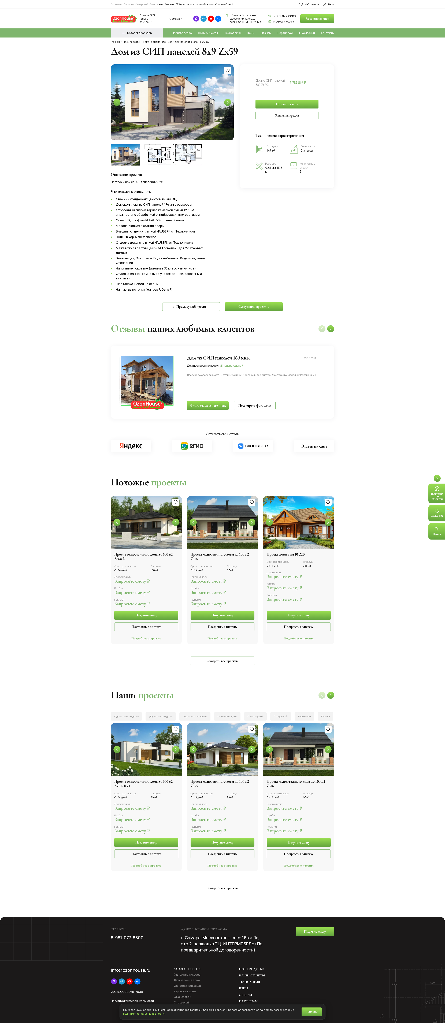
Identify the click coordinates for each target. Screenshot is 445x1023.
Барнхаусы (304, 716)
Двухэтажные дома (161, 716)
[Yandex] (131, 446)
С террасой (280, 716)
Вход (331, 4)
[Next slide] (330, 328)
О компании (307, 33)
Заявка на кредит (287, 115)
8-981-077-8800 (284, 16)
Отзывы (266, 33)
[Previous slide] (116, 522)
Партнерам (285, 33)
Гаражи (325, 716)
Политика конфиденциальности (132, 1001)
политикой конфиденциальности (143, 1013)
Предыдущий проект (191, 307)
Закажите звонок (317, 19)
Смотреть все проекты (222, 661)
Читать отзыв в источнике (208, 405)
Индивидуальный (232, 366)
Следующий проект (252, 307)
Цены (250, 33)
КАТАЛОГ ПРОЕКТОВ (187, 969)
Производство (182, 33)
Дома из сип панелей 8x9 (157, 41)
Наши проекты (131, 41)
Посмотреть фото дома (254, 405)
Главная (115, 41)
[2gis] (192, 446)
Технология (232, 33)
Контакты (327, 33)
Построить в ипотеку (146, 627)
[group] (172, 102)
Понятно (312, 1011)
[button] (227, 102)
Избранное (312, 4)
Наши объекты (208, 33)
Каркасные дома (227, 716)
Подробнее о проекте (146, 638)
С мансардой (255, 716)
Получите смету (287, 104)
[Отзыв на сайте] (314, 446)
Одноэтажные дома (126, 716)
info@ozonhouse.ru (284, 21)
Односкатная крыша (195, 716)
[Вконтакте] (253, 446)
